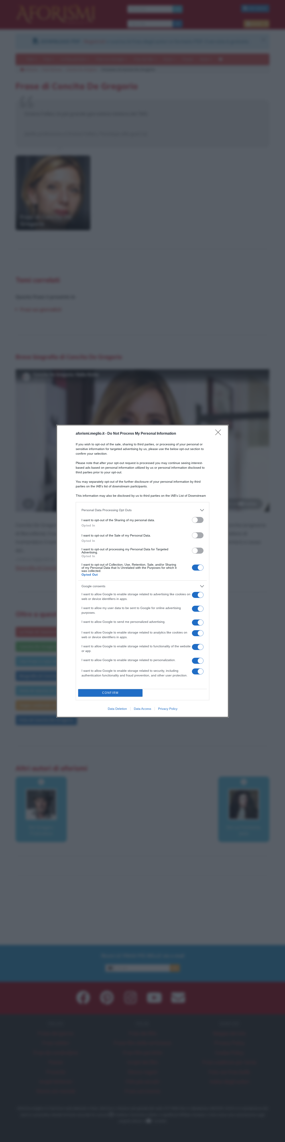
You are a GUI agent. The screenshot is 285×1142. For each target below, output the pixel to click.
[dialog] (142, 571)
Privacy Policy (167, 708)
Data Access (142, 708)
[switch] (198, 520)
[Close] (219, 434)
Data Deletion (117, 708)
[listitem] (142, 510)
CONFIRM (110, 692)
